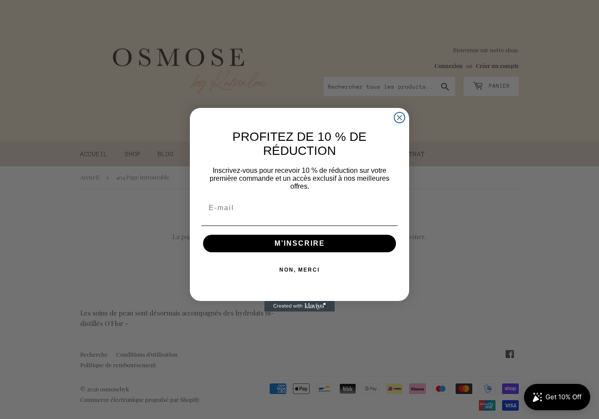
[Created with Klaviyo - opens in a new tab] (299, 306)
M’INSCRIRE (300, 243)
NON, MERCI (299, 270)
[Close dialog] (399, 117)
